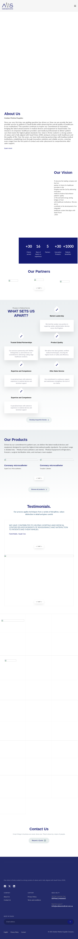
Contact (23, 932)
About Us (7, 897)
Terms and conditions (34, 900)
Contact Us (7, 900)
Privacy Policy (32, 897)
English (6, 932)
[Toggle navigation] (63, 6)
